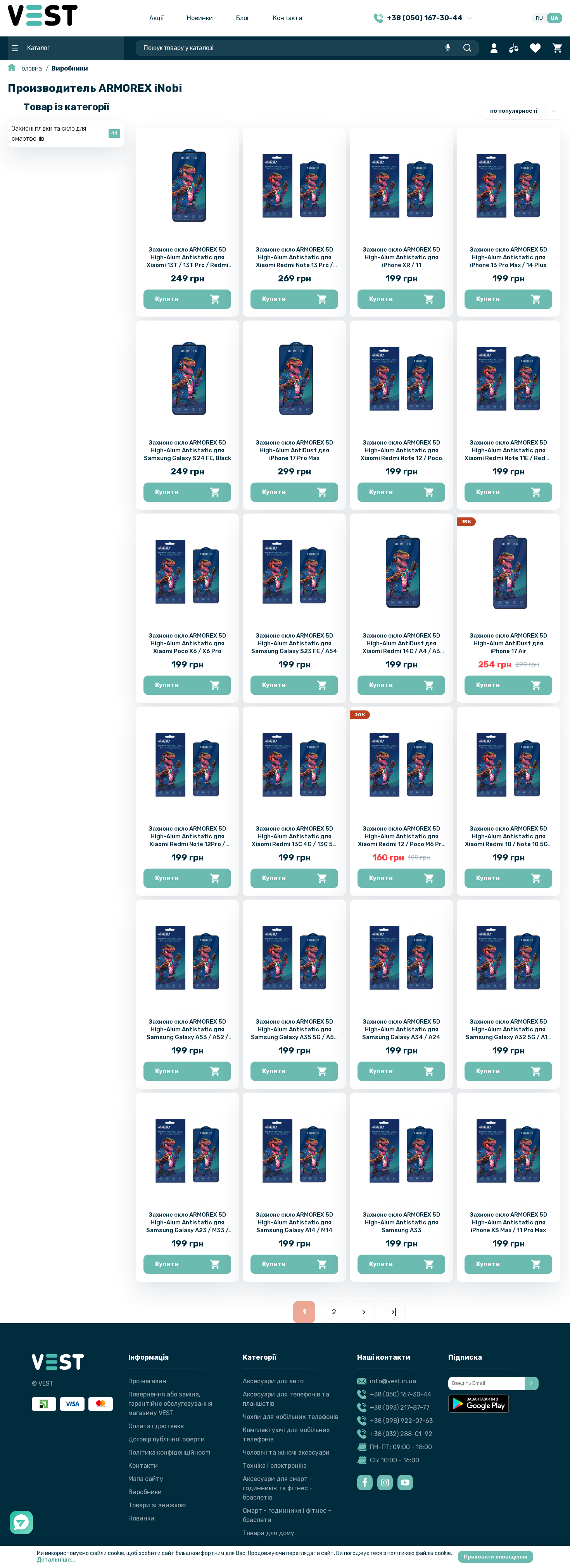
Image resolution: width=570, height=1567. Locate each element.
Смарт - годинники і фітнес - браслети (287, 1515)
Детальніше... (56, 1560)
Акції (156, 18)
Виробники (70, 68)
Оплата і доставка (156, 1426)
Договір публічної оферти (166, 1439)
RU (539, 18)
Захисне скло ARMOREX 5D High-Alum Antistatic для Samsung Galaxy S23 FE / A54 (294, 643)
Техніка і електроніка (275, 1465)
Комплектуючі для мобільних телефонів (286, 1434)
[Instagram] (385, 1482)
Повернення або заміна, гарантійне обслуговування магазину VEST (170, 1404)
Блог (243, 18)
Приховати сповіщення (495, 1556)
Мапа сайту (145, 1479)
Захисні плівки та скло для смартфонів (49, 133)
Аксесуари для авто (273, 1381)
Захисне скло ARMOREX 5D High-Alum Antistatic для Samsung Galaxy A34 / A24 (401, 1029)
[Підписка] (532, 1383)
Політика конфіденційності (169, 1452)
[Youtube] (405, 1482)
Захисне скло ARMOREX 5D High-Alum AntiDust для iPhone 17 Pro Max (294, 450)
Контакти (287, 18)
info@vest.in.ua (393, 1381)
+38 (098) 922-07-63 (401, 1420)
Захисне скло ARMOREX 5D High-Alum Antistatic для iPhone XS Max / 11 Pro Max (508, 1222)
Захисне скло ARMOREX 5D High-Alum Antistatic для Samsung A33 (401, 1222)
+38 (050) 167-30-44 (400, 1394)
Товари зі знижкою (157, 1505)
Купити (167, 299)
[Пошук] (467, 48)
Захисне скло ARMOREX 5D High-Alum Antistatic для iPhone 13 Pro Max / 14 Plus (508, 257)
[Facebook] (365, 1482)
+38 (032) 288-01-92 (401, 1434)
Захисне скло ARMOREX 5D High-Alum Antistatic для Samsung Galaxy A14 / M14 (294, 1222)
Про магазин (147, 1381)
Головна (30, 68)
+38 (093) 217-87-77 (400, 1407)
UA (554, 18)
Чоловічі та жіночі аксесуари (286, 1452)
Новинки (200, 18)
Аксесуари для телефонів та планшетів (286, 1399)
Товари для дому (268, 1533)
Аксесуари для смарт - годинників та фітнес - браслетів (278, 1488)
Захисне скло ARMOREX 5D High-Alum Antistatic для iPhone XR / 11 (401, 257)
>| (393, 1312)
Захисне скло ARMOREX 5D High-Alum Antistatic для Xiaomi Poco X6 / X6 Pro (187, 643)
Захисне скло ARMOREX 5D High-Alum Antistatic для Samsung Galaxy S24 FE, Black (187, 450)
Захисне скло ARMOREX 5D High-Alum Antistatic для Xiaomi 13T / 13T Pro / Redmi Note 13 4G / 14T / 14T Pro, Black (187, 265)
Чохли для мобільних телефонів (291, 1416)
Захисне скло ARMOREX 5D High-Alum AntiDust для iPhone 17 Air (508, 643)
